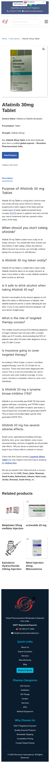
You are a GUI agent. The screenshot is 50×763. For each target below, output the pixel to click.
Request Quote (25, 670)
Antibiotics (25, 690)
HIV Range (25, 694)
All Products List (20, 4)
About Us (25, 647)
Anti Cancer (15, 39)
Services (25, 656)
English (31, 2)
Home (4, 39)
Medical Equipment (25, 711)
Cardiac (25, 699)
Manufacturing (25, 660)
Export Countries (25, 651)
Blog (25, 664)
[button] (46, 21)
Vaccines (25, 703)
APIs (25, 707)
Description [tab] (7, 178)
